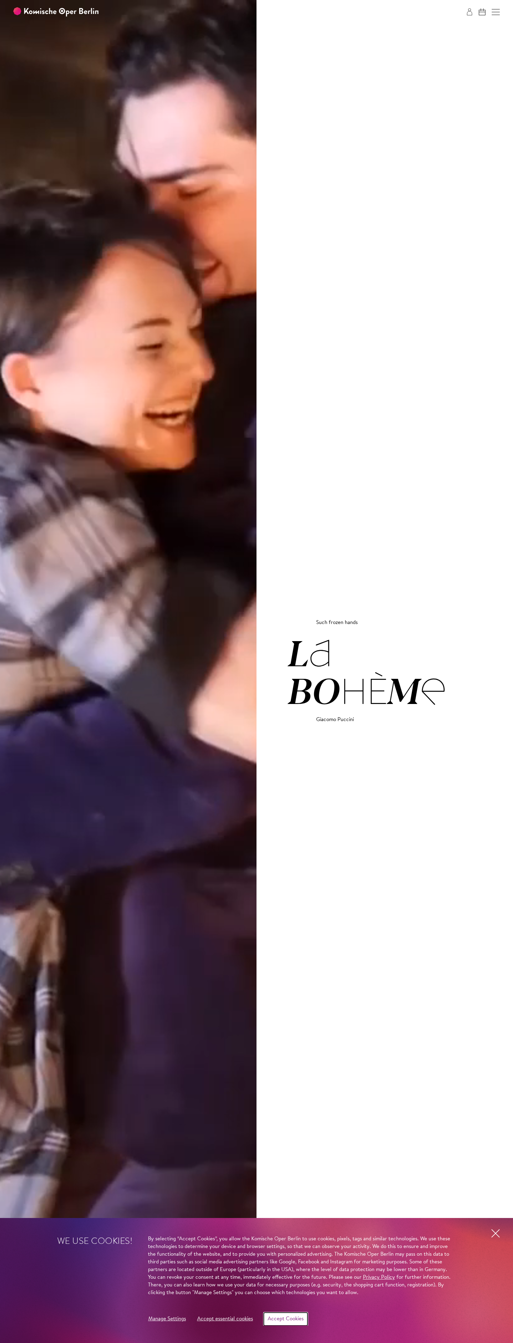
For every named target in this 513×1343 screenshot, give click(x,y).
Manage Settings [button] (167, 1319)
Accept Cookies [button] (286, 1319)
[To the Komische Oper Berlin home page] (55, 12)
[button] (496, 12)
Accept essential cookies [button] (225, 1319)
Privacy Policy (379, 1277)
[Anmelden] (469, 11)
